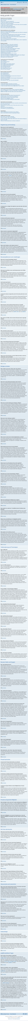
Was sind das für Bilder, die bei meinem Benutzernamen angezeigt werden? (13, 36)
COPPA (10, 175)
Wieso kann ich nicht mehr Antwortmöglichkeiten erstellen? (10, 48)
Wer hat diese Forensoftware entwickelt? (7, 116)
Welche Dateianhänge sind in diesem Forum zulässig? (9, 111)
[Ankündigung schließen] (26, 7)
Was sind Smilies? (4, 62)
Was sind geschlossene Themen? (6, 68)
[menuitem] (2, 2)
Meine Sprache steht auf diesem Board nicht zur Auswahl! (10, 35)
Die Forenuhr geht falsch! (5, 33)
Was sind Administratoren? (5, 72)
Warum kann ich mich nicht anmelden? (7, 23)
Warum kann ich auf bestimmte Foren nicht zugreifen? (9, 50)
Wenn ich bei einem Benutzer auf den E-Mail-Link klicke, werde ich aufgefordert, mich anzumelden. (14, 40)
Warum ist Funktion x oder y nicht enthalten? (8, 117)
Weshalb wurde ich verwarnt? (5, 52)
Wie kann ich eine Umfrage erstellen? (7, 47)
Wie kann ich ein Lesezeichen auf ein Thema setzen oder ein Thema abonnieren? (12, 106)
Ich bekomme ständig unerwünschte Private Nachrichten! (10, 84)
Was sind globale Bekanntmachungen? (7, 64)
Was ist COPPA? (3, 20)
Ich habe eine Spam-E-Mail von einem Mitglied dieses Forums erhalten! (12, 85)
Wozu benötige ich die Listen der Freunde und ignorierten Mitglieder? (12, 89)
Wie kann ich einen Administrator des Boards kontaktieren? (10, 120)
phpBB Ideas (3, 970)
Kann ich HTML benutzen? (5, 61)
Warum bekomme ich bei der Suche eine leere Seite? (9, 97)
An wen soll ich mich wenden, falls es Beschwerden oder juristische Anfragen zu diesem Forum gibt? (14, 119)
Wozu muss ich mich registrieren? (6, 19)
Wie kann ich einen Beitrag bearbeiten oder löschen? (9, 45)
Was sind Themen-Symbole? (5, 69)
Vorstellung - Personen (17, 9)
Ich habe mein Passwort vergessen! (7, 25)
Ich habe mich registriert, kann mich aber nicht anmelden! (10, 22)
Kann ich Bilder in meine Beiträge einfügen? (8, 63)
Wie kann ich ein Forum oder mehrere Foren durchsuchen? (10, 95)
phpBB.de (24, 311)
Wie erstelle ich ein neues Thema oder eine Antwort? (9, 44)
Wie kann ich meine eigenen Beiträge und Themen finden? (10, 99)
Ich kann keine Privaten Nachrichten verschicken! (9, 83)
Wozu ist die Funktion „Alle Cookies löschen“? (8, 27)
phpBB (10, 1016)
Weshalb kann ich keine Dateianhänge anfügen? (9, 51)
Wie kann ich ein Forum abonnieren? (7, 107)
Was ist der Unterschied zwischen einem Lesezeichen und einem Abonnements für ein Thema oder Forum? (14, 103)
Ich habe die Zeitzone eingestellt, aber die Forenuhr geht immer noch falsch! (13, 34)
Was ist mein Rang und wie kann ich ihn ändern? (9, 38)
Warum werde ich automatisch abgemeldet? (8, 26)
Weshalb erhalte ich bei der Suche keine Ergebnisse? (9, 96)
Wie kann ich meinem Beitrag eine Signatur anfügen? (9, 46)
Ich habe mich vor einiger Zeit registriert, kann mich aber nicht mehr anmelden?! (14, 24)
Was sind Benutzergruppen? (5, 74)
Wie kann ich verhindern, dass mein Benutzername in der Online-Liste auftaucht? (14, 32)
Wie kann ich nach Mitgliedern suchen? (7, 98)
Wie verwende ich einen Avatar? (6, 37)
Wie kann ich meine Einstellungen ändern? (8, 31)
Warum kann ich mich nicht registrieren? (7, 21)
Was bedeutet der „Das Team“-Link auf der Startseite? (10, 80)
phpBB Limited (16, 311)
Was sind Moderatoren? (5, 73)
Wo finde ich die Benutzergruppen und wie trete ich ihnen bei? (11, 75)
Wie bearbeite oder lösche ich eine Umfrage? (8, 49)
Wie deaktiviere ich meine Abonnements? (7, 108)
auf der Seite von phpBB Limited (10, 961)
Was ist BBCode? (3, 60)
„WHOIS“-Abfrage (6, 982)
